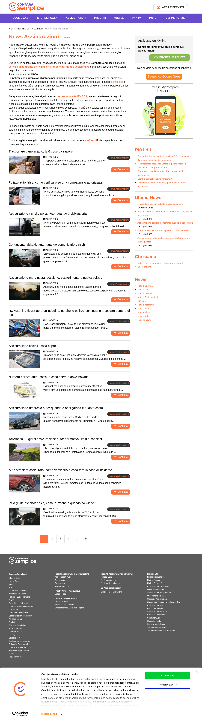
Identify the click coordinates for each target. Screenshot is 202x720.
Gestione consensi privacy (20, 641)
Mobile (119, 18)
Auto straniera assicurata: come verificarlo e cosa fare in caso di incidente (60, 470)
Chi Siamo (13, 609)
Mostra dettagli (49, 713)
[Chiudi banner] (197, 672)
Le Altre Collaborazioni (111, 588)
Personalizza (166, 684)
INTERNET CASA (47, 18)
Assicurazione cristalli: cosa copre (32, 346)
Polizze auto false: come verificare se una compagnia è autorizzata (55, 182)
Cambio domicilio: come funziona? (154, 179)
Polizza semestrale (155, 608)
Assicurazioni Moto (63, 580)
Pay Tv (12, 600)
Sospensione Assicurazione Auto (161, 630)
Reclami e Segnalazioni (19, 650)
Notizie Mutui (143, 312)
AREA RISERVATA (173, 7)
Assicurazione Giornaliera (158, 586)
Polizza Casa (106, 577)
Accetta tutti (167, 675)
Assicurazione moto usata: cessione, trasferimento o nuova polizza (55, 277)
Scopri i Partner (61, 594)
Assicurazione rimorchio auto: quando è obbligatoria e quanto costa (56, 408)
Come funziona (61, 601)
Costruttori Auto (153, 618)
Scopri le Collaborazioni (111, 592)
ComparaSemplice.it (18, 574)
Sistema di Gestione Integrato (21, 606)
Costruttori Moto (154, 621)
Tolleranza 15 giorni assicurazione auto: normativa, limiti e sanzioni (55, 439)
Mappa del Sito (15, 657)
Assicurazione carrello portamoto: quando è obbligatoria (48, 213)
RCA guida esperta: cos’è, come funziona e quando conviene (51, 503)
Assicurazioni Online (17, 594)
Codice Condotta (16, 632)
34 (86, 538)
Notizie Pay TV (144, 308)
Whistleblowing (15, 619)
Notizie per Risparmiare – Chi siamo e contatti (160, 263)
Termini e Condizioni (17, 625)
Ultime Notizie (175, 18)
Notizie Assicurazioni (147, 297)
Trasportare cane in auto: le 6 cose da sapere (41, 151)
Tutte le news (144, 320)
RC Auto (141, 301)
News (11, 654)
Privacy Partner (15, 628)
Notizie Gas (143, 289)
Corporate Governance (18, 613)
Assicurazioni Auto (63, 577)
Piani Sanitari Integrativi (19, 603)
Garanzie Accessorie (156, 615)
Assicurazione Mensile (157, 612)
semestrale (117, 82)
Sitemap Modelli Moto (156, 627)
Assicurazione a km (155, 605)
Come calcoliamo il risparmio (21, 616)
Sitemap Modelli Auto (156, 624)
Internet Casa (14, 578)
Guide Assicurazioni (155, 589)
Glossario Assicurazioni (157, 599)
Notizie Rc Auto (153, 580)
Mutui (153, 18)
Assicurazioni (76, 18)
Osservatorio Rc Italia (156, 596)
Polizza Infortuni (62, 586)
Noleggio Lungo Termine (19, 597)
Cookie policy (14, 638)
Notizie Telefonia (145, 304)
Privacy (12, 635)
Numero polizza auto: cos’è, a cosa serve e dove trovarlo (49, 377)
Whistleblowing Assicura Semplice (69, 608)
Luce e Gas (20, 18)
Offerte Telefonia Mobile (19, 591)
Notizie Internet (145, 293)
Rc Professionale (108, 580)
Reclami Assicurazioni (64, 605)
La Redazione (144, 266)
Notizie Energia (145, 286)
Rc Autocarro (60, 583)
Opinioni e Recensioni (18, 644)
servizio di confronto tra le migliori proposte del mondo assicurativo (49, 66)
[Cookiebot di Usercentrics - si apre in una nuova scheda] (20, 713)
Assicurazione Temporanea (159, 593)
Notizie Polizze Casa (156, 583)
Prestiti (100, 18)
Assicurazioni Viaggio (110, 583)
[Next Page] (95, 539)
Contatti (12, 622)
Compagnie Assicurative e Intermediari (163, 602)
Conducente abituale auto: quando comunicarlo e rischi (47, 244)
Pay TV (136, 18)
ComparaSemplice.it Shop (20, 647)
